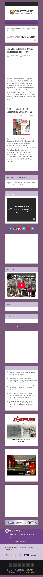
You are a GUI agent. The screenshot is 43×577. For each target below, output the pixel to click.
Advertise (15, 547)
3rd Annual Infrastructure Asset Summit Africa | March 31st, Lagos (19, 110)
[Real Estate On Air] (21, 522)
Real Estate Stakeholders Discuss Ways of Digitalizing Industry (20, 50)
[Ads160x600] (21, 327)
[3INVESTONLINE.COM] (21, 15)
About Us (8, 547)
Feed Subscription (35, 40)
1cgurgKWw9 (22, 382)
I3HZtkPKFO (20, 388)
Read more (16, 99)
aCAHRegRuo (21, 405)
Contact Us (8, 550)
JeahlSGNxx (20, 397)
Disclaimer (23, 547)
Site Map (30, 547)
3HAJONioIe (32, 372)
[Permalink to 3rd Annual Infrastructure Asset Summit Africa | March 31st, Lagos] (21, 127)
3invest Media (29, 572)
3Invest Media (14, 55)
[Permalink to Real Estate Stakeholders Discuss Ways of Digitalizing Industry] (21, 67)
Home (18, 29)
